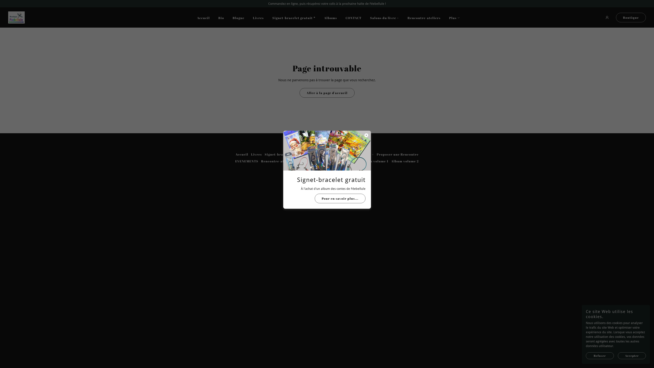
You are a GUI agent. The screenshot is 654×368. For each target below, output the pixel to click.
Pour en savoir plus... (340, 198)
